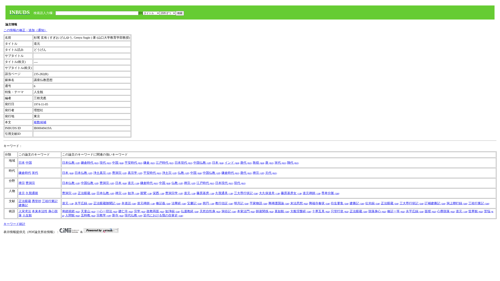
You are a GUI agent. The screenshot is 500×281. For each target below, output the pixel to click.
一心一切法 (107, 211)
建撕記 (23, 205)
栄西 (158, 193)
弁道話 (128, 203)
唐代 (246, 162)
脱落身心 (377, 211)
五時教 (88, 215)
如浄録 (172, 211)
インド (232, 162)
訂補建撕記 (435, 203)
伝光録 (372, 203)
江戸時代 (165, 162)
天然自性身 (210, 211)
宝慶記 (194, 203)
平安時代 (134, 162)
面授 (430, 211)
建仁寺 (125, 211)
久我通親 (32, 193)
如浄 (133, 193)
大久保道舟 (269, 193)
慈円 (208, 203)
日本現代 (184, 162)
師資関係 (265, 211)
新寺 (118, 215)
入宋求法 (25, 211)
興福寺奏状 (319, 203)
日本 (22, 162)
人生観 (27, 215)
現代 (105, 162)
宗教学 (103, 215)
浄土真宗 (102, 172)
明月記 (241, 203)
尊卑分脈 (330, 193)
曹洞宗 (119, 172)
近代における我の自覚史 (163, 215)
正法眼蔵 (87, 193)
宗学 (140, 211)
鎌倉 (149, 162)
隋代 (293, 162)
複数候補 (40, 122)
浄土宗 (169, 172)
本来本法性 (39, 211)
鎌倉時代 (90, 162)
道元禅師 (312, 193)
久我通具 (224, 193)
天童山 (88, 211)
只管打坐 (340, 211)
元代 (271, 172)
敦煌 (258, 162)
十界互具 (321, 211)
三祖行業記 (50, 201)
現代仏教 (134, 215)
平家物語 (259, 203)
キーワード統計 (14, 224)
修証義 (163, 203)
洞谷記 (228, 211)
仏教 (183, 172)
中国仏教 (202, 162)
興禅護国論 (278, 203)
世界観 (475, 211)
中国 (29, 162)
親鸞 (146, 193)
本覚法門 (246, 211)
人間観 (72, 215)
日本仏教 (71, 162)
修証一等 (396, 211)
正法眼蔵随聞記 (107, 203)
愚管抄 (36, 201)
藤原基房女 (291, 193)
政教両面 (155, 211)
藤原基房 (205, 193)
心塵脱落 (446, 211)
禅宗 (258, 172)
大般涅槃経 (300, 211)
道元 (133, 183)
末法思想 (299, 203)
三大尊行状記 (246, 193)
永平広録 (84, 203)
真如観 (282, 211)
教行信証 (224, 203)
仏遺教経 (190, 211)
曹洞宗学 (174, 193)
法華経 (178, 203)
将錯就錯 (71, 211)
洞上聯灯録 (457, 203)
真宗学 (135, 172)
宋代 (280, 162)
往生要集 (340, 203)
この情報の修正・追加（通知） (25, 30)
